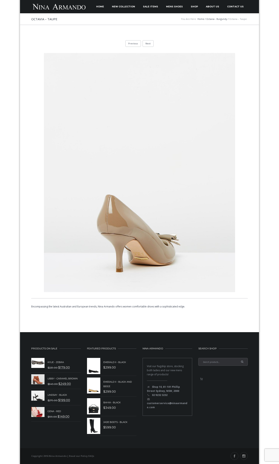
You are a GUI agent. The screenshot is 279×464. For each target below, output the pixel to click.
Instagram (244, 456)
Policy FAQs (87, 455)
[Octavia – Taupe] (139, 172)
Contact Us (235, 6)
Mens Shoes (174, 6)
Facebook (234, 456)
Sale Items (150, 6)
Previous (133, 43)
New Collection (123, 6)
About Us (212, 6)
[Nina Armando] (58, 6)
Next (148, 43)
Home (100, 6)
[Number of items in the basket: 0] (201, 379)
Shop (194, 6)
